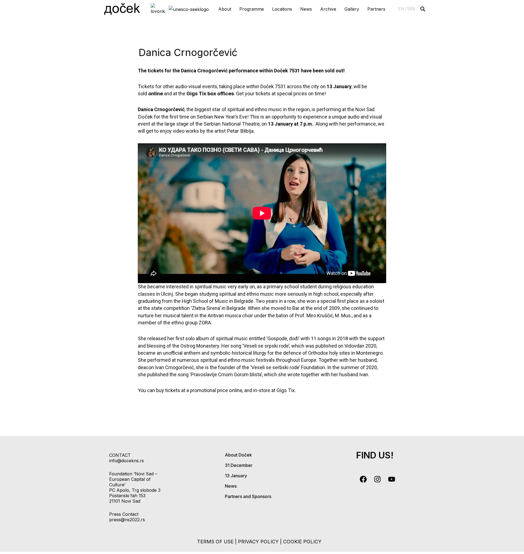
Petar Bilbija (240, 131)
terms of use (215, 541)
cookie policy (302, 541)
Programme (251, 9)
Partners (376, 9)
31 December (238, 465)
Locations (282, 9)
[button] (422, 9)
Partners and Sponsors (248, 496)
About (224, 9)
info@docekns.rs (126, 460)
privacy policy (258, 541)
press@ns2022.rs (127, 519)
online (155, 93)
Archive (328, 9)
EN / (402, 8)
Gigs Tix (285, 390)
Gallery (351, 9)
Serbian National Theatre (232, 124)
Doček (145, 117)
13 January (236, 475)
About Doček (238, 455)
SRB (411, 8)
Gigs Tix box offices (210, 93)
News (306, 9)
